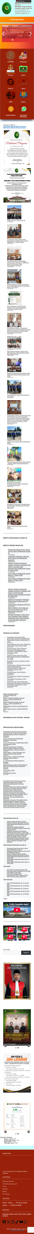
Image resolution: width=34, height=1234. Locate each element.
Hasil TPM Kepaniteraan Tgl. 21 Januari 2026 (18, 883)
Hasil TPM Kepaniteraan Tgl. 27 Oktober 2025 (18, 886)
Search (26, 953)
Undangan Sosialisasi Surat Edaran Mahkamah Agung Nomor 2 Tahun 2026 (17, 831)
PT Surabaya (6, 1194)
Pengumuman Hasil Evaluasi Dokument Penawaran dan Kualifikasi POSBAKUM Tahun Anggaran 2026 (17, 650)
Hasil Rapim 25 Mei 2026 (14, 872)
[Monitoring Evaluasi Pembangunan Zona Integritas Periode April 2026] (14, 474)
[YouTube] (21, 1222)
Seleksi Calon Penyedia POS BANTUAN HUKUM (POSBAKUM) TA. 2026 (18, 657)
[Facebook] (4, 1222)
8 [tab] (24, 39)
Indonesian (21, 1)
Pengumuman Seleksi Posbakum (18, 676)
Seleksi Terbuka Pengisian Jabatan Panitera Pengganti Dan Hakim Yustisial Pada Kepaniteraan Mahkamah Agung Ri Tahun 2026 (19, 566)
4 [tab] (15, 39)
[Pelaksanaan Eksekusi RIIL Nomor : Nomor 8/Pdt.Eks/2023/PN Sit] (14, 454)
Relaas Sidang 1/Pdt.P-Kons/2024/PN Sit (15, 706)
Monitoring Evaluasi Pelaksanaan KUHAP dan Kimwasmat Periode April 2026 (18, 505)
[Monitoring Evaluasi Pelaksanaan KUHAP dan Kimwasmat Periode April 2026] (14, 496)
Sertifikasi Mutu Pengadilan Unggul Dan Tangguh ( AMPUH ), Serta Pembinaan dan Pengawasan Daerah (18, 263)
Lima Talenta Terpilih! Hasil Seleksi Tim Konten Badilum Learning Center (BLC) (16, 308)
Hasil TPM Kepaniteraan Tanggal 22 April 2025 (18, 891)
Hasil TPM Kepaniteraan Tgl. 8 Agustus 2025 (18, 889)
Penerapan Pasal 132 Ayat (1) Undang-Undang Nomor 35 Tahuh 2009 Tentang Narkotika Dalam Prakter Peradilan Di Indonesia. (15, 734)
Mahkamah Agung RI (8, 1181)
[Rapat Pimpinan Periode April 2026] (14, 518)
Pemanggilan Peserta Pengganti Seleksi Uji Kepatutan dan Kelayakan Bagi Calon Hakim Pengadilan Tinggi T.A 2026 (19, 835)
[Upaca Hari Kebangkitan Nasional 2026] (14, 433)
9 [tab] (26, 39)
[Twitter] (8, 1222)
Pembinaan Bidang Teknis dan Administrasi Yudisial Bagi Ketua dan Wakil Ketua (18, 353)
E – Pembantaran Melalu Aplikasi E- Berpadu (14, 761)
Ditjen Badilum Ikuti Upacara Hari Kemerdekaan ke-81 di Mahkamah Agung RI (18, 609)
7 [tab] (22, 39)
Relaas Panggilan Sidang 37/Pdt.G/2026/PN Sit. (10, 694)
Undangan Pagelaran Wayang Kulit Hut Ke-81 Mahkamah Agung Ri (18, 558)
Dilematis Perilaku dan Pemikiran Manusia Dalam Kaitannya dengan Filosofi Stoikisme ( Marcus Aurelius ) (14, 748)
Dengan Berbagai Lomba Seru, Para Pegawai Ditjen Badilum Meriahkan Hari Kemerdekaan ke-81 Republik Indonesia (19, 617)
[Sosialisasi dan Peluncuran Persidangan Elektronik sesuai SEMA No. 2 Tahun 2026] (14, 231)
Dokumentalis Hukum (9, 773)
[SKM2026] (17, 1116)
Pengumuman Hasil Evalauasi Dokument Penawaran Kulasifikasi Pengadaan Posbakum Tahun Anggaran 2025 (18, 684)
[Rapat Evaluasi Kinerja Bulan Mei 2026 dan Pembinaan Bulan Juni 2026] (14, 365)
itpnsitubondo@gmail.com (17, 1230)
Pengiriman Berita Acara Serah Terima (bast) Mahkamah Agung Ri (19, 551)
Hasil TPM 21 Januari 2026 (14, 874)
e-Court (4, 1186)
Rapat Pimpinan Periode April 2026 (17, 526)
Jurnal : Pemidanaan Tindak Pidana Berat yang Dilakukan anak (15, 743)
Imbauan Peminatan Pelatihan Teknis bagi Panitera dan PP (18, 600)
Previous (3, 33)
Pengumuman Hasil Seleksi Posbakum (16, 672)
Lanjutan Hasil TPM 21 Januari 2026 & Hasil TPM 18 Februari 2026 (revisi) (17, 875)
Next (30, 33)
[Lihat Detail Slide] (17, 1026)
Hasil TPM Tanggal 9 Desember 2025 (17, 869)
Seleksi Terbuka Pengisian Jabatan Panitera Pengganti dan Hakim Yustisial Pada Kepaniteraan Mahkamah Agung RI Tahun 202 (19, 592)
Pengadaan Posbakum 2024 (16, 679)
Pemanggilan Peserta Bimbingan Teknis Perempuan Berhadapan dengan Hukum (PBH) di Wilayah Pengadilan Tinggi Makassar (18, 840)
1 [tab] (7, 39)
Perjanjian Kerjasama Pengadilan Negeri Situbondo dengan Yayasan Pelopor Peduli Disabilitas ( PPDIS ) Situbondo (15, 801)
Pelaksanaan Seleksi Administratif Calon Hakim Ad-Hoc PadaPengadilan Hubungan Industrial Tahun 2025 (18, 667)
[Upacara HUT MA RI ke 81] (14, 212)
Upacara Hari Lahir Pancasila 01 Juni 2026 (18, 395)
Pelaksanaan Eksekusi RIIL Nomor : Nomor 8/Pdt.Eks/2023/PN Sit (19, 462)
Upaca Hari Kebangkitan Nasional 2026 (18, 442)
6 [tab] (19, 39)
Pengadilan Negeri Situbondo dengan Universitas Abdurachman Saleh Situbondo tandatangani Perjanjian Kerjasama (18, 330)
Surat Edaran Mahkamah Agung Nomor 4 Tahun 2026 (19, 574)
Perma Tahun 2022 (9, 770)
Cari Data (6, 950)
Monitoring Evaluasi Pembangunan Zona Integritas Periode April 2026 (17, 484)
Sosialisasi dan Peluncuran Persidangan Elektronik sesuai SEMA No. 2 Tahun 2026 (17, 241)
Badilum (4, 1191)
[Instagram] (12, 1222)
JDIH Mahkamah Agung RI (9, 1184)
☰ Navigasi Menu (17, 20)
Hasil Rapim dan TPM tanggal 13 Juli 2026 (18, 871)
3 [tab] (12, 39)
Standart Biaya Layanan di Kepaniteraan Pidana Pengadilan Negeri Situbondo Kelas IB (15, 766)
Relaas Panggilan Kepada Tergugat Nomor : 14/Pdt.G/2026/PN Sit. (13, 698)
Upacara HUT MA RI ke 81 (16, 220)
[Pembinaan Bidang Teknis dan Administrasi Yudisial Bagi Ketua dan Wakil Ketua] (14, 343)
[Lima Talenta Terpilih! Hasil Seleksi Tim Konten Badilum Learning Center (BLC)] (14, 298)
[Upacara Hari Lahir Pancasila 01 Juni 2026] (14, 387)
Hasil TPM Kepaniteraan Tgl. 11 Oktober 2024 (18, 894)
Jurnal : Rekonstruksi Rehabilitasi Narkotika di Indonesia (13, 739)
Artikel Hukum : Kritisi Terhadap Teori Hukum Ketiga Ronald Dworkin (14, 753)
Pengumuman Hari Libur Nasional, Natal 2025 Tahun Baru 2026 (19, 644)
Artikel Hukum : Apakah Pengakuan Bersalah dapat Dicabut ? (13, 757)
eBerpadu (5, 1189)
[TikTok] (17, 1222)
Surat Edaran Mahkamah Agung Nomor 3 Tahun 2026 (19, 579)
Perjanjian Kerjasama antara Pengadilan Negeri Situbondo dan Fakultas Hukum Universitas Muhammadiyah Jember (15, 805)
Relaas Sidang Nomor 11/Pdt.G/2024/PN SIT (15, 709)
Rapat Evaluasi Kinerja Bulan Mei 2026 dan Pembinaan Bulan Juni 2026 (18, 374)
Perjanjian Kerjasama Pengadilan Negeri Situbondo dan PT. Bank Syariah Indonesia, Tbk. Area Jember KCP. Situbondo (15, 796)
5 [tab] (17, 39)
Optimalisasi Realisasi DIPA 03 (19, 605)
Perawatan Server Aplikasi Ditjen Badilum (18, 661)
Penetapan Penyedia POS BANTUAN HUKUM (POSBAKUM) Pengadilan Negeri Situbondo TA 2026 (18, 639)
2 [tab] (10, 39)
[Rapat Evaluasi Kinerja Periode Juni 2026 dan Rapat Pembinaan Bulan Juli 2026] (14, 276)
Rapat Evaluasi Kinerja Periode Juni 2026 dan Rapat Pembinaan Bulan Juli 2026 (18, 286)
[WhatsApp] (25, 1222)
